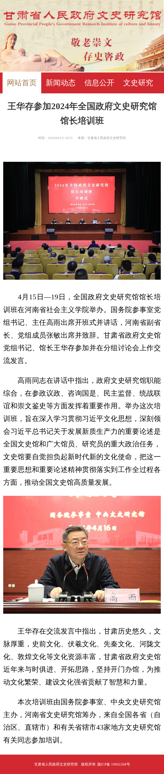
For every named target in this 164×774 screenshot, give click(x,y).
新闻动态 (61, 83)
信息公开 (99, 83)
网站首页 (22, 83)
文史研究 (138, 83)
